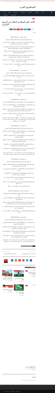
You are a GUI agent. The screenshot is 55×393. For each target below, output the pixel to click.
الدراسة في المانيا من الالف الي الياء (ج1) (7, 290)
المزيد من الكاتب (27, 267)
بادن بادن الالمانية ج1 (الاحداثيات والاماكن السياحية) (31, 273)
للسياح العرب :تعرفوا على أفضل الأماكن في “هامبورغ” (7, 278)
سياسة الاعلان (8, 391)
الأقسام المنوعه (8, 285)
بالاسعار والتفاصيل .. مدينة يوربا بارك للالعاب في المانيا (30, 367)
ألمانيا (33, 18)
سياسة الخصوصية (18, 391)
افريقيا (5, 12)
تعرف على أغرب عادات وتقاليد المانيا (19, 292)
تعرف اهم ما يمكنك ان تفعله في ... (9, 253)
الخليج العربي (37, 12)
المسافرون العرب (27, 7)
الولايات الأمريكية (13, 14)
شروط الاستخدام (12, 391)
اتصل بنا (4, 391)
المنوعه (43, 12)
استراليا (9, 12)
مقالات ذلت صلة (33, 267)
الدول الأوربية (16, 12)
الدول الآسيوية (23, 12)
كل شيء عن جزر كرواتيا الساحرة (28, 253)
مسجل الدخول (28, 380)
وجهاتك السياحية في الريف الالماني (19, 279)
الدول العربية (30, 12)
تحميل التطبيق (6, 14)
